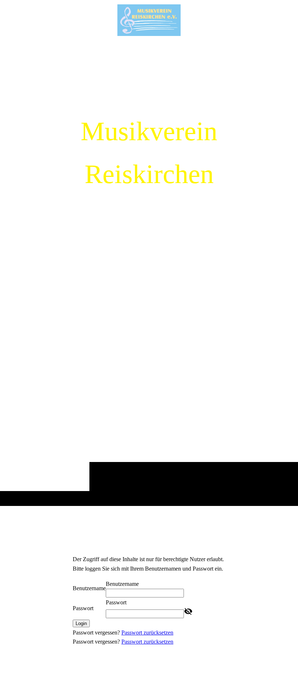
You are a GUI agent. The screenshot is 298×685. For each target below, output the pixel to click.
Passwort (83, 608)
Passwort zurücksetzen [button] (147, 632)
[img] (149, 273)
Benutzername (89, 588)
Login (81, 623)
